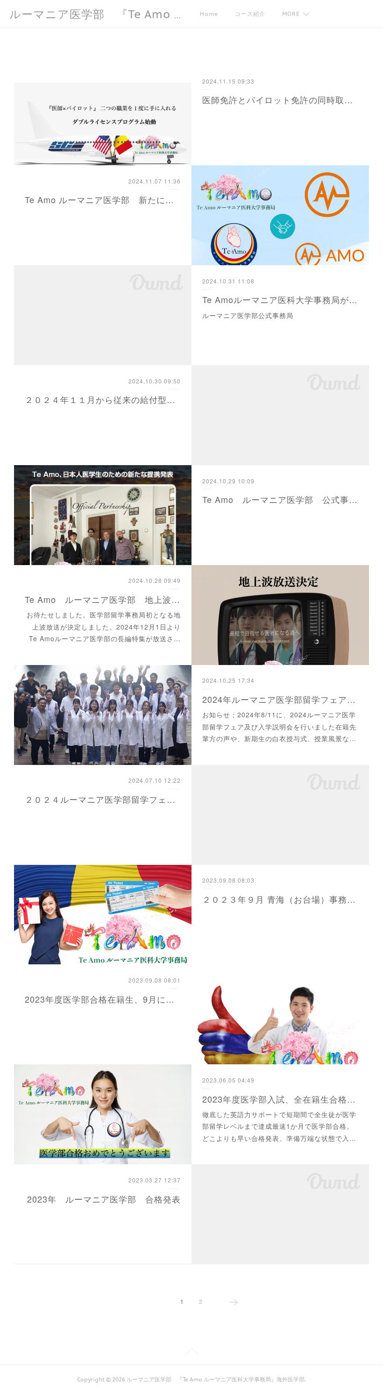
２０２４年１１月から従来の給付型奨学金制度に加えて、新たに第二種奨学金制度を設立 (103, 399)
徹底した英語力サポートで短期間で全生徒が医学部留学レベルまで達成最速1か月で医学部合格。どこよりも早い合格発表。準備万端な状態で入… (279, 1126)
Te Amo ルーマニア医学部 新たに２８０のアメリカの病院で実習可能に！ (103, 199)
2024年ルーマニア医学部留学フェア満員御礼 (280, 699)
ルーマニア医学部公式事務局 (247, 315)
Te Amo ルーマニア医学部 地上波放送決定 (103, 599)
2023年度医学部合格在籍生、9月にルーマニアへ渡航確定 (103, 999)
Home (209, 13)
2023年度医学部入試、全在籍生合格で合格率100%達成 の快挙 (280, 1099)
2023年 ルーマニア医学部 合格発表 (104, 1199)
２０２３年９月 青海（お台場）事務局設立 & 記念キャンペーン (280, 899)
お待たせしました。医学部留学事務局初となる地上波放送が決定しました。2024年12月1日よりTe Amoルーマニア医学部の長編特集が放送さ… (104, 626)
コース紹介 (250, 13)
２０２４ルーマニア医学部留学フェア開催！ (103, 799)
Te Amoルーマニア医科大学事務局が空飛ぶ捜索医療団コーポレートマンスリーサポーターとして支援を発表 (280, 299)
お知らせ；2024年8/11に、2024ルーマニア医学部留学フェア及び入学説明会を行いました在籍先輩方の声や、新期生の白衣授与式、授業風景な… (279, 726)
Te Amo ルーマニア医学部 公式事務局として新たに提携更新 (280, 499)
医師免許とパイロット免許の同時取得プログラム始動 (280, 99)
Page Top (191, 1353)
